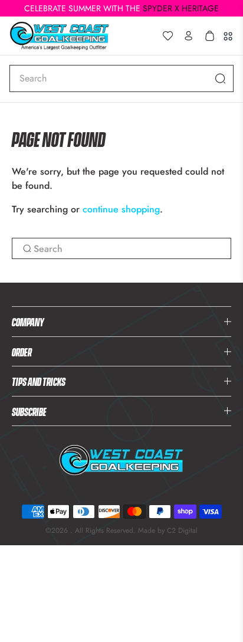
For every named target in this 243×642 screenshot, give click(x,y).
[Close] (222, 149)
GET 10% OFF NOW (121, 461)
